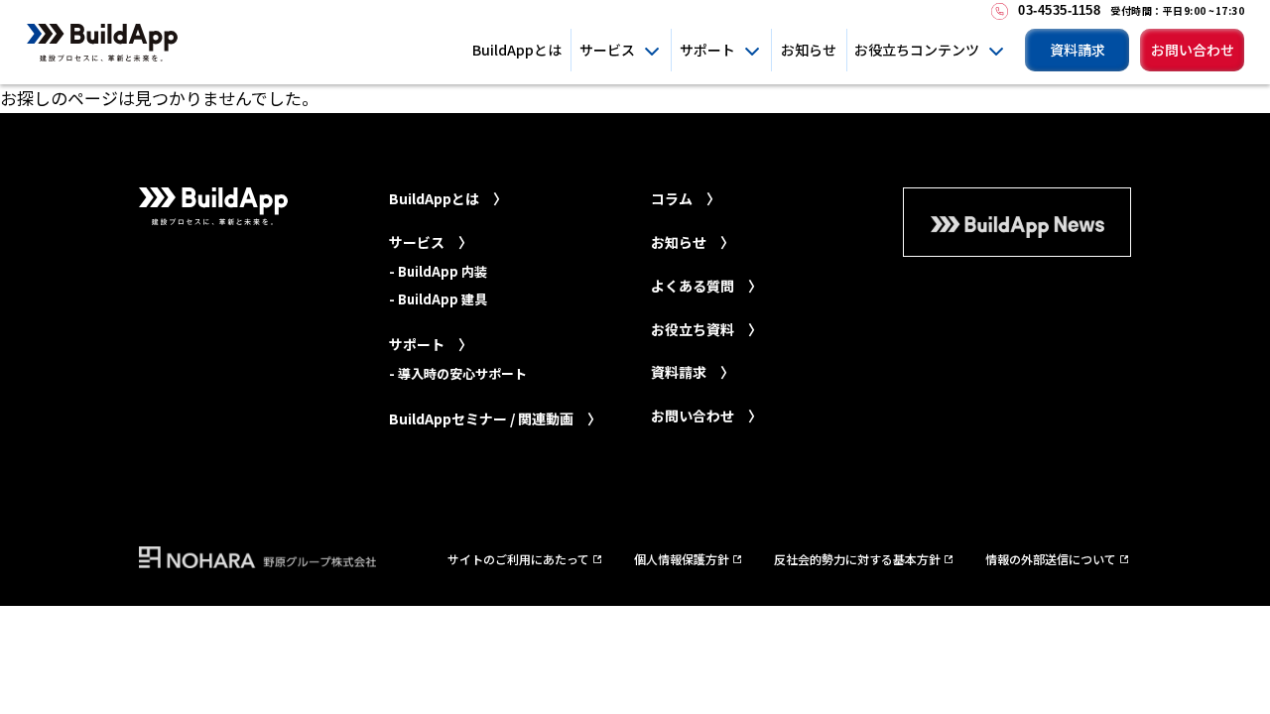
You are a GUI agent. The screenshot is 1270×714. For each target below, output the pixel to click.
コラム (672, 198)
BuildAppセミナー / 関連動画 (481, 418)
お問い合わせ (1192, 50)
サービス (607, 50)
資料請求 (1077, 50)
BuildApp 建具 (442, 299)
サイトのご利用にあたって (518, 558)
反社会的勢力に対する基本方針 (857, 558)
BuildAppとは (517, 50)
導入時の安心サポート (462, 373)
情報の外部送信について (1050, 558)
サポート (707, 50)
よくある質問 (692, 286)
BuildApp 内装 (442, 271)
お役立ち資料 (692, 329)
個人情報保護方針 (681, 558)
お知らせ (808, 50)
